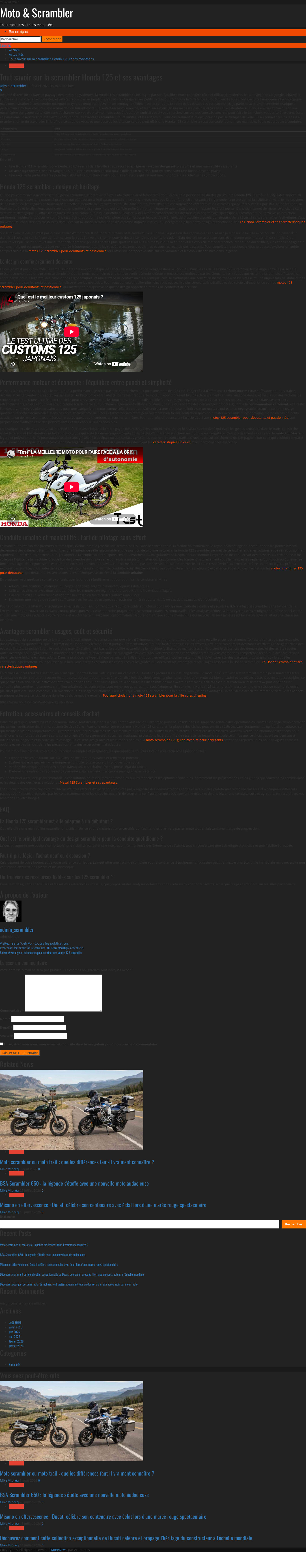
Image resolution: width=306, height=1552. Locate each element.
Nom (5, 1019)
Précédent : (41, 947)
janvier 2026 (16, 1345)
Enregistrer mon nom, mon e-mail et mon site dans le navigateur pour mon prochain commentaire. (81, 1044)
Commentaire (12, 1010)
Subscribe (5, 45)
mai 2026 (14, 1336)
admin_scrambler (13, 86)
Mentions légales (18, 31)
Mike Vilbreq (10, 1169)
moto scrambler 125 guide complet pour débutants (184, 740)
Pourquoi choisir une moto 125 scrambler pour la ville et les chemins (155, 695)
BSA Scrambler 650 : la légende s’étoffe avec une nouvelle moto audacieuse (74, 1183)
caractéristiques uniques (172, 442)
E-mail (6, 1027)
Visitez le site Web (14, 943)
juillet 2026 (15, 1327)
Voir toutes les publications (48, 943)
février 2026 (16, 1341)
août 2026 (15, 1322)
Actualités (16, 65)
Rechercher (7, 1216)
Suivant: (41, 952)
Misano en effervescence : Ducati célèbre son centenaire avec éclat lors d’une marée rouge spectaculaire (103, 1205)
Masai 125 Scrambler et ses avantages (88, 782)
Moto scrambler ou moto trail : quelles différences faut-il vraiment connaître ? (77, 1162)
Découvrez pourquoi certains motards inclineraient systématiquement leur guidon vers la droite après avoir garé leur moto (69, 1284)
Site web (6, 1036)
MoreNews (59, 1550)
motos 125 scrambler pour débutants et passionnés (67, 251)
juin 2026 (14, 1331)
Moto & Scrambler (36, 12)
